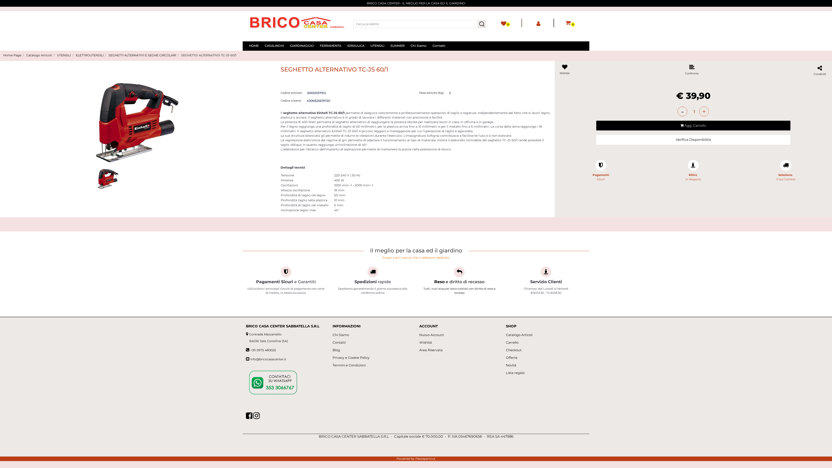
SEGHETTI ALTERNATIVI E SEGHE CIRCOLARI (142, 55)
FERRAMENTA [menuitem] (330, 46)
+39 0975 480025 (263, 350)
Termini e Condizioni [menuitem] (349, 365)
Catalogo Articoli (39, 55)
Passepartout (425, 459)
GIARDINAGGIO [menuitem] (302, 46)
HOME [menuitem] (254, 46)
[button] (482, 24)
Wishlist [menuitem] (425, 342)
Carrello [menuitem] (512, 342)
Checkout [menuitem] (514, 350)
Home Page (12, 55)
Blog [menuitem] (336, 350)
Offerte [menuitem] (511, 358)
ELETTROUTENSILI (90, 55)
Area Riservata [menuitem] (431, 350)
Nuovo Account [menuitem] (431, 335)
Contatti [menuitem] (438, 46)
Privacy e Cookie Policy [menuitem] (351, 358)
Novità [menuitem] (511, 365)
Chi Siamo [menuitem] (418, 46)
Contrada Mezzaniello (265, 334)
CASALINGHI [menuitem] (274, 46)
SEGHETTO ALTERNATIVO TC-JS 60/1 (208, 55)
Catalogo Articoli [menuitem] (519, 335)
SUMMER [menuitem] (397, 46)
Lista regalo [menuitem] (515, 373)
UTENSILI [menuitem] (377, 46)
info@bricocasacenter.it (268, 359)
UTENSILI (64, 55)
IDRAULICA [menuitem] (355, 46)
